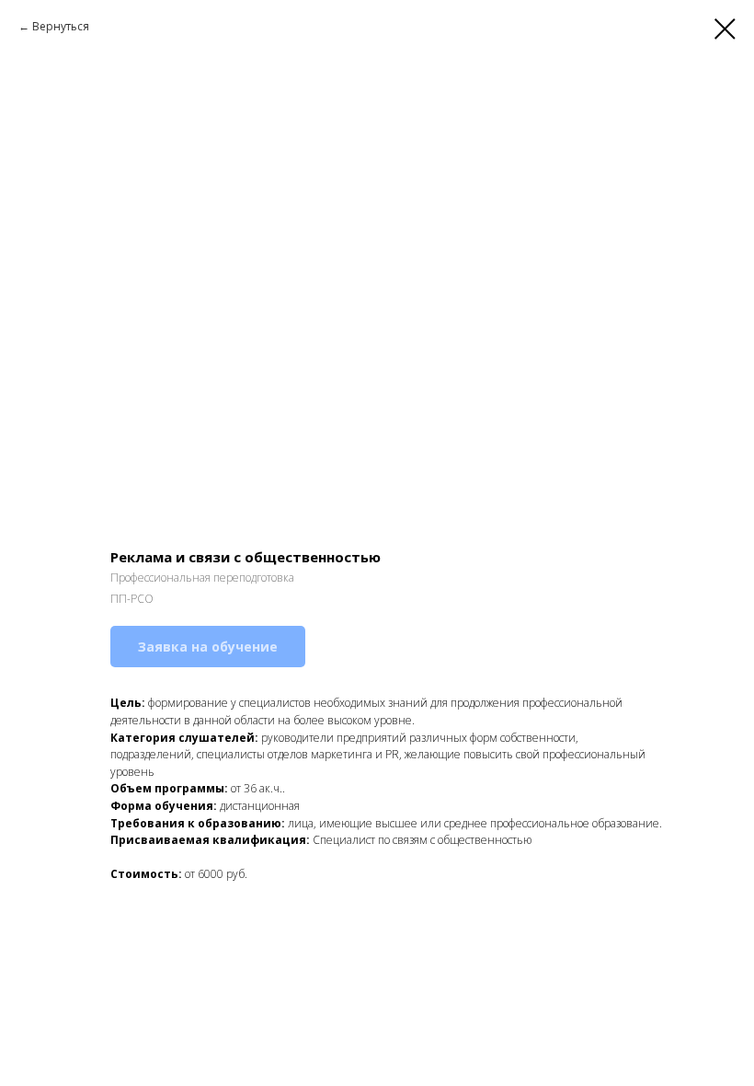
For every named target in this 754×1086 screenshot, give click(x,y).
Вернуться (60, 26)
